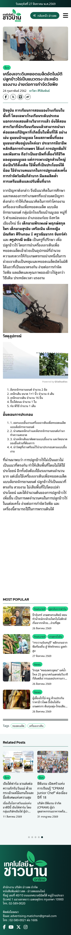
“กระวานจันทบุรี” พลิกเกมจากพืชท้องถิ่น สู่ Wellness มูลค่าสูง (50, 646)
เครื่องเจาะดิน (36, 726)
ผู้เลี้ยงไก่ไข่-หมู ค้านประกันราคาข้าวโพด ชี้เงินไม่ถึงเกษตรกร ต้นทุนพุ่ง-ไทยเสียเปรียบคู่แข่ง (48, 704)
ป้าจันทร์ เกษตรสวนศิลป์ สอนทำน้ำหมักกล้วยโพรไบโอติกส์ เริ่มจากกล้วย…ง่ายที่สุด (49, 618)
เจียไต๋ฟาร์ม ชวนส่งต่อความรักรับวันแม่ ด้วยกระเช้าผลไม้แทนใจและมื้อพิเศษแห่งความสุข (18, 790)
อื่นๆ (7, 67)
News (37, 664)
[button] (29, 837)
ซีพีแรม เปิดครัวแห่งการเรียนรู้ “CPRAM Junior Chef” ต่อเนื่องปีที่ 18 (52, 790)
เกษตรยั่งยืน (55, 636)
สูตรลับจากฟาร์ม (57, 609)
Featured (39, 609)
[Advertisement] (35, 550)
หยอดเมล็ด (18, 726)
